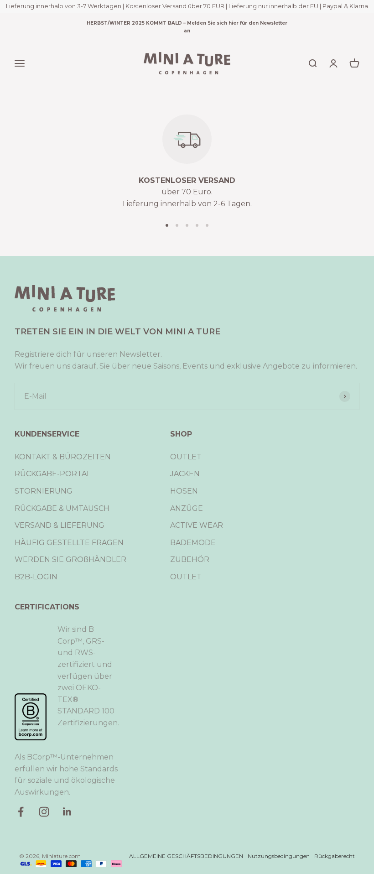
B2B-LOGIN (36, 576)
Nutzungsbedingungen (279, 856)
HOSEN (184, 491)
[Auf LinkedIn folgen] (67, 812)
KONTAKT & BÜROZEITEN (63, 457)
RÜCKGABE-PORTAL (53, 473)
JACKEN (185, 473)
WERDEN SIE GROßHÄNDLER (70, 559)
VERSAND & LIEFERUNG (59, 525)
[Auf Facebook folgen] (21, 812)
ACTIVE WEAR (196, 525)
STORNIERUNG (44, 491)
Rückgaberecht (334, 856)
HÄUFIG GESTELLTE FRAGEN (69, 542)
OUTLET (186, 457)
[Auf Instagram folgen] (44, 812)
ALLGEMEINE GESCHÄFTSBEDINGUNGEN (186, 856)
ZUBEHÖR (189, 559)
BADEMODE (193, 542)
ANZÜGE (186, 508)
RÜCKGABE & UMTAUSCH (62, 508)
